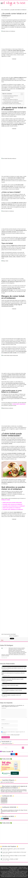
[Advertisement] (14, 68)
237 (8, 853)
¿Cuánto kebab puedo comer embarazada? (11, 102)
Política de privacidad (15, 734)
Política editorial (13, 868)
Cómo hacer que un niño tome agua (9, 685)
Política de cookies (22, 867)
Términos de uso (3, 867)
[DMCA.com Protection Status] (5, 818)
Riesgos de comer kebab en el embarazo (10, 99)
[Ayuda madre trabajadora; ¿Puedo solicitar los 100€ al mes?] (1, 852)
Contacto (20, 868)
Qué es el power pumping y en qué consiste (11, 690)
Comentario (3, 708)
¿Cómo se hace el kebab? (9, 97)
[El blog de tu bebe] (14, 3)
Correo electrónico (5, 723)
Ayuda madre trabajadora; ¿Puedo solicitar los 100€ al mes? (14, 852)
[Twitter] (14, 754)
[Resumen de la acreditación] (14, 790)
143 (8, 860)
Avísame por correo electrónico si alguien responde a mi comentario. (13, 732)
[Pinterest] (16, 754)
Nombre (3, 719)
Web (2, 727)
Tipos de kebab (7, 98)
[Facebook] (12, 754)
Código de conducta (5, 868)
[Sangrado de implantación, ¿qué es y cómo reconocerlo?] (1, 848)
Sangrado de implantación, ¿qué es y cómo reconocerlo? (13, 848)
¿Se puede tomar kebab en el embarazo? (10, 95)
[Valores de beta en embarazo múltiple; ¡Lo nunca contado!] (1, 855)
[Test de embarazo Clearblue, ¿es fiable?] (1, 859)
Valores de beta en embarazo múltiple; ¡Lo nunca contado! (14, 855)
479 (8, 850)
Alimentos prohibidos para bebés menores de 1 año (13, 668)
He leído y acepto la (11, 734)
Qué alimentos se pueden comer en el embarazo (12, 103)
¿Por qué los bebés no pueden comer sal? (11, 695)
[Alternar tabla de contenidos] (21, 94)
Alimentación (6, 9)
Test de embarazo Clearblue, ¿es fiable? (10, 859)
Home (2, 9)
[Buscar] (23, 748)
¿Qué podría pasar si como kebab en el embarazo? (14, 100)
